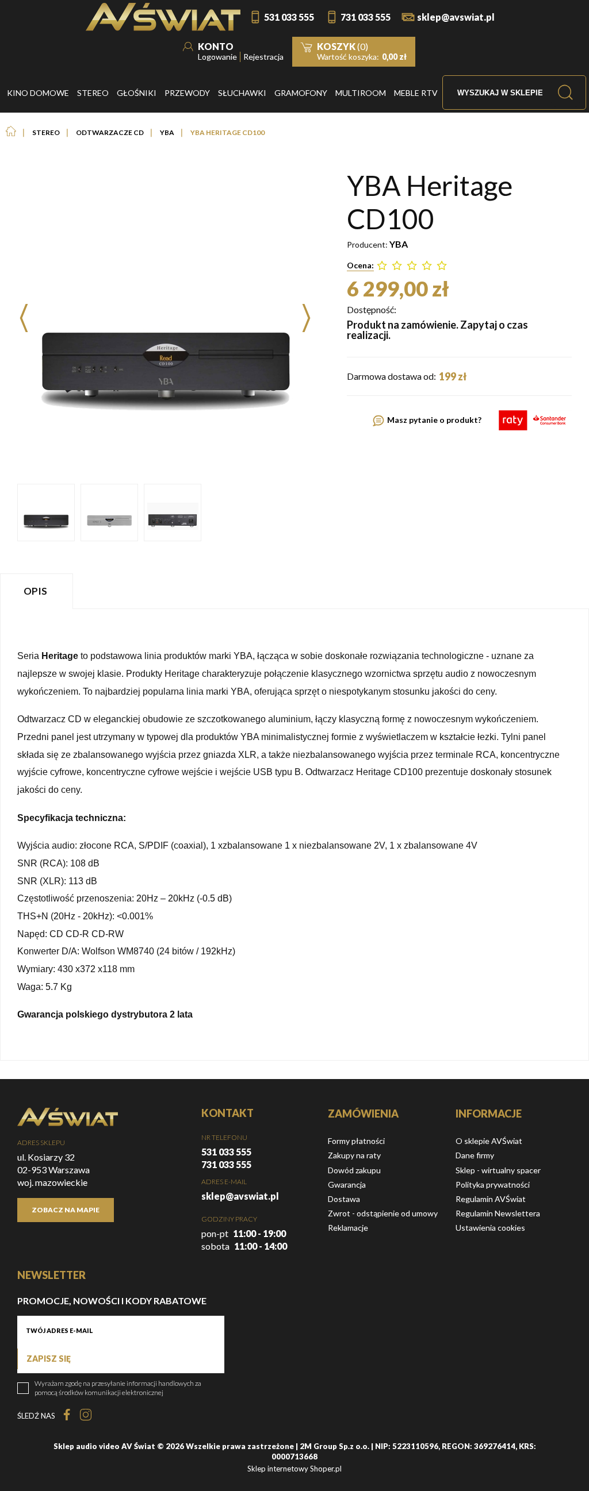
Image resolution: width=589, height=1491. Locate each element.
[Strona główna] (163, 17)
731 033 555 (366, 16)
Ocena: (360, 265)
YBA (398, 243)
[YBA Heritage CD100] (46, 512)
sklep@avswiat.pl (456, 16)
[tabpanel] (294, 834)
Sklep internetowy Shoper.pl (294, 1468)
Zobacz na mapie (66, 1209)
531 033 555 (289, 16)
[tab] (38, 590)
